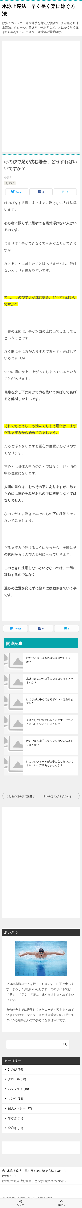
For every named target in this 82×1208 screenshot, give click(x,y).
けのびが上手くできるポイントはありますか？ (49, 701)
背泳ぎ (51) (15, 1128)
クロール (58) (17, 1079)
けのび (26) (15, 1069)
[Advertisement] (41, 96)
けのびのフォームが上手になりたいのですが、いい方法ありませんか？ (49, 763)
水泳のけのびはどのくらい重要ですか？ (61, 796)
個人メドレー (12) (20, 1108)
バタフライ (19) (18, 1089)
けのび (10, 183)
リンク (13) (15, 1098)
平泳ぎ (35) (15, 1118)
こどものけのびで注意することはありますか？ (23, 796)
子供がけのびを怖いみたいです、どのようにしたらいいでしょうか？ (49, 722)
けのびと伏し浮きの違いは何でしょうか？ (48, 660)
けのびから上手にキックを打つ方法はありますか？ (49, 742)
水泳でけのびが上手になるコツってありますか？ (49, 680)
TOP (34, 1171)
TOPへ (61, 1205)
